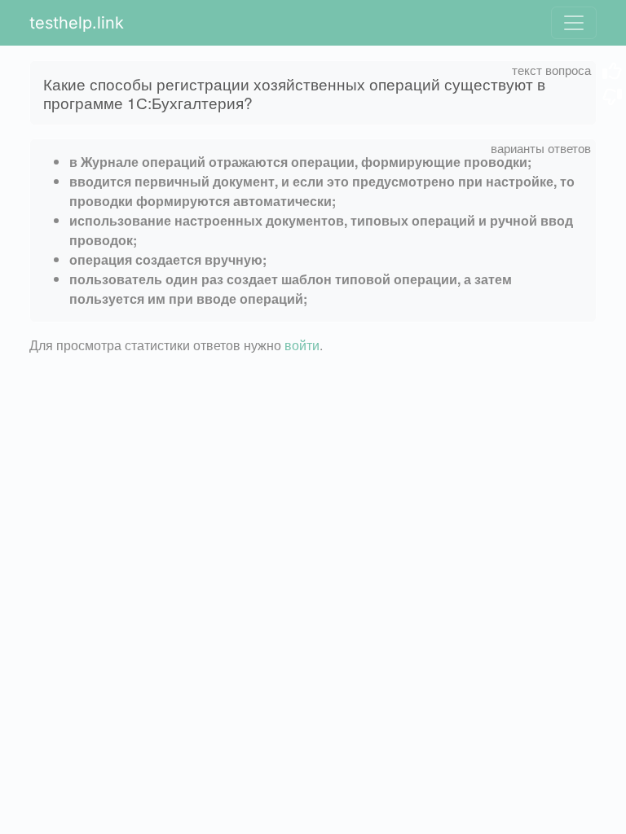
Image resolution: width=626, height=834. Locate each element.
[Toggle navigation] (574, 23)
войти (302, 345)
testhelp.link (76, 23)
